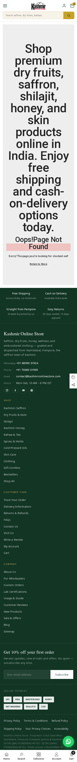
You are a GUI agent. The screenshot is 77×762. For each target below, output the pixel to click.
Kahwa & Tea (12, 434)
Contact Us (11, 526)
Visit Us (9, 533)
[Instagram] (7, 390)
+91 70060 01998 (27, 370)
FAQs (7, 520)
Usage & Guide (14, 598)
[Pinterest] (31, 390)
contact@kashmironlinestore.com (38, 376)
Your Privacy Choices (38, 728)
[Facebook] (15, 390)
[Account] (64, 6)
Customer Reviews (16, 605)
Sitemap (9, 631)
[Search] (68, 15)
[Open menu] (5, 5)
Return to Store (38, 264)
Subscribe (61, 674)
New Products (13, 611)
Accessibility (61, 728)
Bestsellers (11, 474)
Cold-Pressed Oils (15, 448)
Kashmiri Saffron (15, 408)
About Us (10, 572)
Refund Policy (60, 720)
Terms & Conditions (36, 720)
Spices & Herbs (14, 441)
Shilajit (8, 421)
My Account (11, 546)
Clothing (9, 461)
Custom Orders (14, 585)
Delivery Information (17, 506)
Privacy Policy (12, 720)
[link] (21, 756)
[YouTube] (23, 390)
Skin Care (10, 454)
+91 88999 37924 (27, 363)
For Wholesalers (14, 578)
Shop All (9, 481)
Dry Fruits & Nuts (15, 414)
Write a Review (13, 539)
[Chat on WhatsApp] (68, 741)
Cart (6, 553)
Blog (7, 625)
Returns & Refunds (16, 513)
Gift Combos (12, 467)
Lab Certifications (15, 591)
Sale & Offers (12, 618)
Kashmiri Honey (14, 428)
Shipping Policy (13, 728)
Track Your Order (15, 500)
